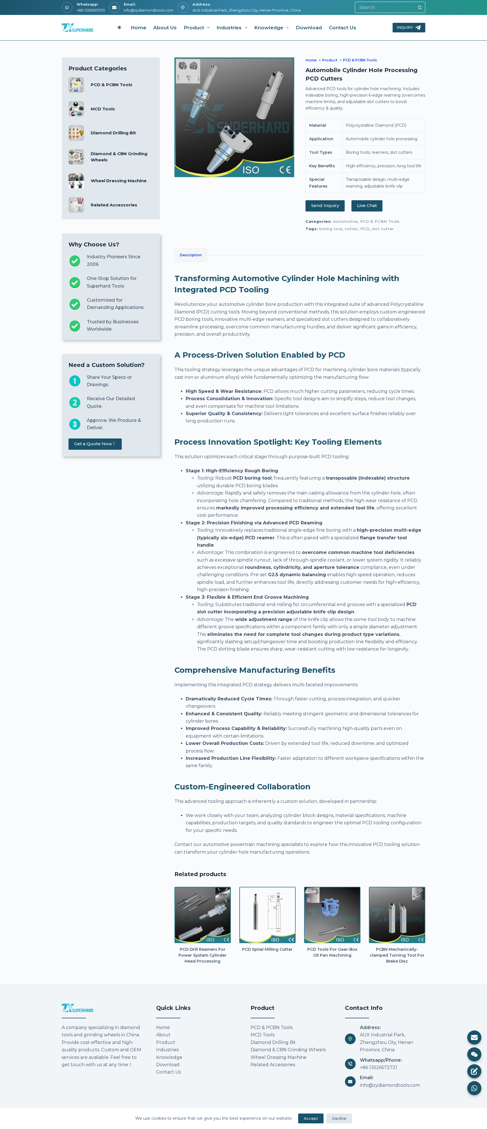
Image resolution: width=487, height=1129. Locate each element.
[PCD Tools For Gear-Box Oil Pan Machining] (332, 915)
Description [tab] (191, 255)
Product (194, 27)
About (163, 1034)
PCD (364, 228)
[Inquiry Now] (474, 1071)
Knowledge (268, 27)
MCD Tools (103, 109)
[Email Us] (474, 1037)
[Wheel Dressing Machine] (76, 181)
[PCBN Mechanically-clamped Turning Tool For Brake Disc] (397, 915)
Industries (229, 27)
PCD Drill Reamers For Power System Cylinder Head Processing (202, 955)
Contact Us (342, 27)
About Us (165, 27)
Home (138, 27)
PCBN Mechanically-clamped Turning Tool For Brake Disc (397, 955)
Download (309, 27)
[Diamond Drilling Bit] (76, 133)
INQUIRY (405, 27)
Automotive (345, 221)
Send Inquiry (325, 205)
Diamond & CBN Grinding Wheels (288, 1049)
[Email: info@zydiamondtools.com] (350, 1081)
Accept (311, 1118)
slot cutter (383, 228)
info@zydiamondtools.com (148, 10)
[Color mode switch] (119, 27)
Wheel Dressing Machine (119, 180)
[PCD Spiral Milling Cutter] (267, 915)
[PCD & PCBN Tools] (76, 85)
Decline (339, 1118)
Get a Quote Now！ (95, 443)
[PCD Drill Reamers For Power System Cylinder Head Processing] (202, 915)
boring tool (330, 228)
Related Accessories (114, 205)
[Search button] (419, 7)
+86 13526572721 (91, 10)
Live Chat (367, 205)
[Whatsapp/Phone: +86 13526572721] (350, 1064)
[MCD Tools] (76, 109)
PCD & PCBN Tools (380, 221)
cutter (351, 228)
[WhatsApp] (474, 1088)
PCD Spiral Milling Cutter (267, 949)
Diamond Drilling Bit (113, 132)
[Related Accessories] (76, 205)
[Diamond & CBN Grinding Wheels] (76, 157)
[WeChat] (474, 1054)
